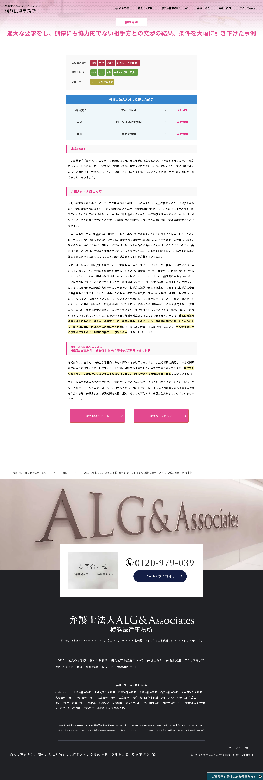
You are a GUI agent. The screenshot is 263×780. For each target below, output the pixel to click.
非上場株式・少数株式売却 (112, 708)
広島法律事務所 (128, 697)
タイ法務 (60, 708)
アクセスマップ (194, 660)
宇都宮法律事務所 (104, 692)
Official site (62, 692)
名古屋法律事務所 (191, 692)
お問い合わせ (64, 667)
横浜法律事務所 (169, 692)
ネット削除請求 (151, 702)
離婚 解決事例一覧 (97, 416)
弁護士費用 (173, 660)
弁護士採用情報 (87, 667)
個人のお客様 (98, 660)
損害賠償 (117, 702)
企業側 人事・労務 (195, 702)
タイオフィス (167, 697)
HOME (60, 660)
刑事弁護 (77, 702)
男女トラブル (133, 702)
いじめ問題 (74, 708)
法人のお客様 (77, 660)
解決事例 (108, 667)
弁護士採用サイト (172, 702)
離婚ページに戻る (161, 416)
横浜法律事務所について (127, 660)
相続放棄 (104, 702)
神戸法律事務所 (86, 697)
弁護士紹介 (155, 660)
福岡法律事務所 (149, 697)
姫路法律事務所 (107, 697)
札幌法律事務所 (82, 692)
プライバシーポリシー (241, 748)
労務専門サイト (127, 667)
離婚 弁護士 (62, 702)
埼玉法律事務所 (127, 692)
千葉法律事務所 (148, 692)
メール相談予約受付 (160, 576)
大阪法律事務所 (64, 697)
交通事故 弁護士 (186, 697)
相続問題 (91, 702)
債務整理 (89, 708)
